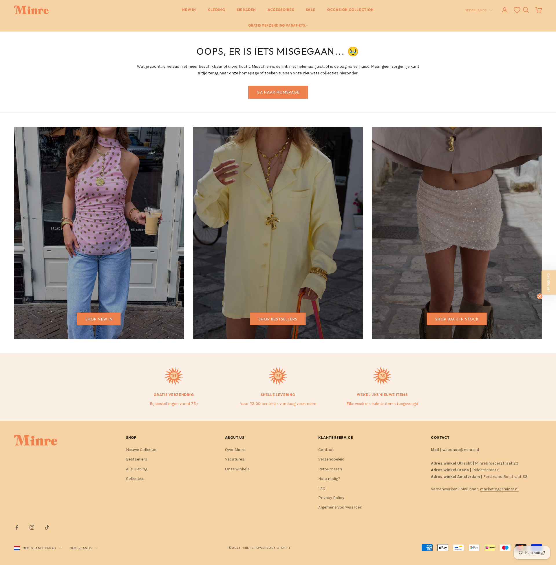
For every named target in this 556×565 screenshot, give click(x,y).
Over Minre (235, 449)
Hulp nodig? (329, 478)
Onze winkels (237, 469)
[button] (549, 282)
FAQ (321, 488)
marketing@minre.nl (499, 489)
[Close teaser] (540, 296)
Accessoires (281, 10)
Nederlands (476, 10)
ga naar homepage (278, 92)
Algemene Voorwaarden (340, 507)
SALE (310, 10)
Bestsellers (136, 459)
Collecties (135, 478)
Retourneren (330, 469)
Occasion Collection (350, 10)
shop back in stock (457, 319)
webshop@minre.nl (460, 449)
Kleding (216, 10)
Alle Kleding (136, 469)
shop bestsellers (278, 319)
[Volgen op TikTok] (47, 527)
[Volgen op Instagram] (32, 527)
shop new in (98, 319)
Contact (326, 449)
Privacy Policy (331, 497)
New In (189, 10)
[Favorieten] (517, 10)
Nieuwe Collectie (141, 449)
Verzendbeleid (331, 459)
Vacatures (234, 459)
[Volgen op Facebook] (17, 527)
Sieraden (246, 10)
